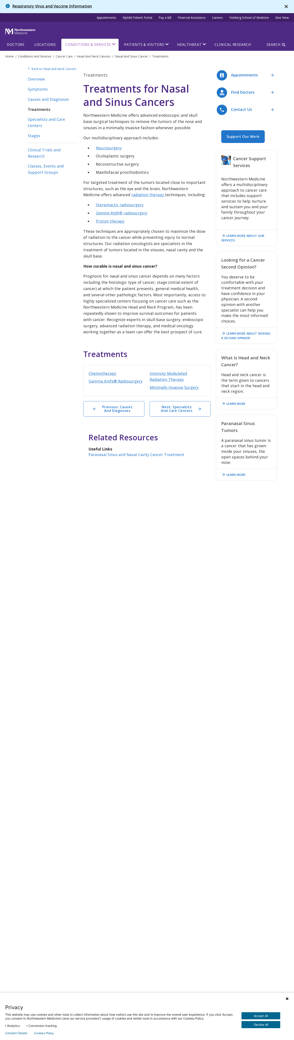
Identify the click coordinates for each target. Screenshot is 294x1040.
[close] (286, 6)
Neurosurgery (109, 148)
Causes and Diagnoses (48, 99)
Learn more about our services (242, 237)
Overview (36, 79)
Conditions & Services (88, 44)
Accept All (261, 1016)
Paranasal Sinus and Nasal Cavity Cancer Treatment (136, 454)
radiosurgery (121, 213)
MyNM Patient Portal (137, 18)
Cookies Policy (44, 1033)
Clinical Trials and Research (44, 153)
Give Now (282, 18)
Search (274, 44)
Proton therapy (110, 221)
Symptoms (38, 89)
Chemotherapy (102, 373)
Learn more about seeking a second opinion (245, 335)
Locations (45, 44)
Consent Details (16, 1033)
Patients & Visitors (144, 44)
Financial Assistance (192, 18)
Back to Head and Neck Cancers (52, 69)
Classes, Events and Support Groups (46, 169)
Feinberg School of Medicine (249, 18)
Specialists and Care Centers (46, 122)
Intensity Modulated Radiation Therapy (168, 376)
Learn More (233, 403)
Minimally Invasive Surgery (174, 387)
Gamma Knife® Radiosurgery (115, 381)
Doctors (16, 44)
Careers (217, 18)
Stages (34, 135)
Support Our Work (243, 136)
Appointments (106, 18)
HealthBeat (189, 44)
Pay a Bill (165, 18)
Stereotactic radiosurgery (120, 204)
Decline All (261, 1024)
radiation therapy (148, 194)
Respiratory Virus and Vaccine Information (52, 6)
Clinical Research (233, 44)
